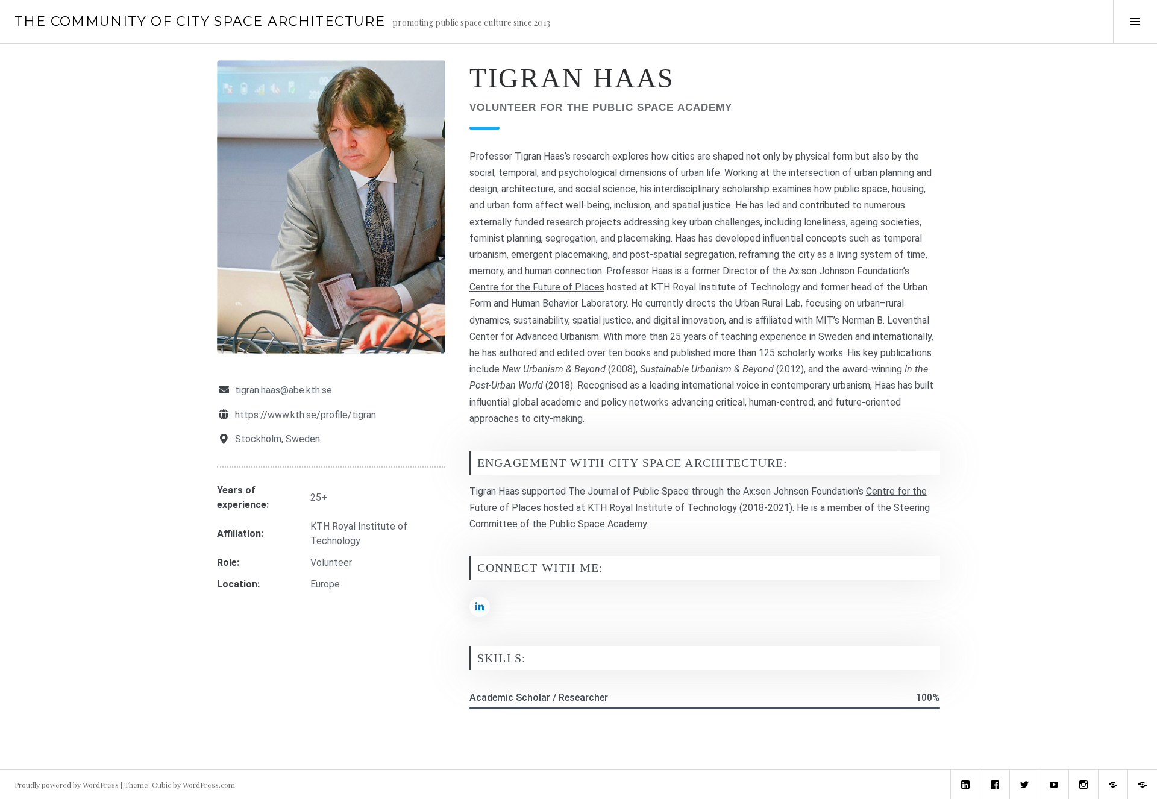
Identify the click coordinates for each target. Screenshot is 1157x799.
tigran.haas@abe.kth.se (283, 390)
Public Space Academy (598, 524)
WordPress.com (209, 784)
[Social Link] (479, 607)
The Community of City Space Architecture (199, 21)
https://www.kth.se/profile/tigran (305, 415)
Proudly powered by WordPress (66, 784)
